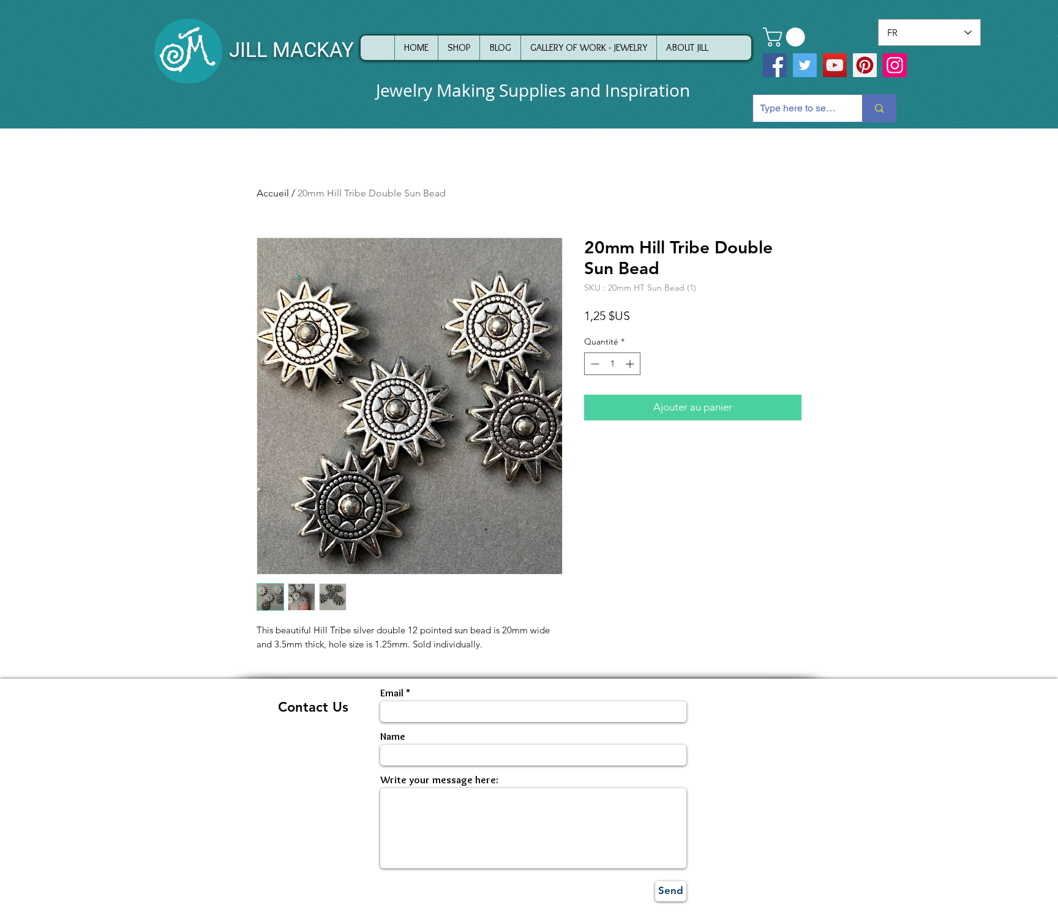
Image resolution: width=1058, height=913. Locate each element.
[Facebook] (775, 65)
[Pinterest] (865, 65)
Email (391, 693)
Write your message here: (439, 780)
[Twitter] (805, 65)
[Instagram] (895, 65)
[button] (786, 37)
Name (392, 736)
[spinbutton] (612, 364)
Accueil (273, 193)
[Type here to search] (879, 108)
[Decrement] (593, 364)
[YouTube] (835, 65)
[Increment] (631, 364)
